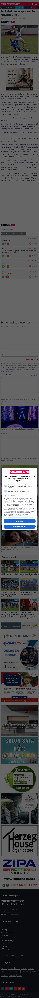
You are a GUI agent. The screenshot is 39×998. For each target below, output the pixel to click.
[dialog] (19, 499)
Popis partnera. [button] (15, 505)
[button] (19, 495)
